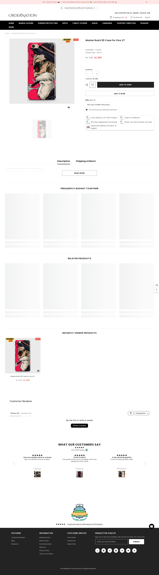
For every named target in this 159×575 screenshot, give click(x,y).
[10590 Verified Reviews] (79, 522)
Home (7, 33)
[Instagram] (103, 550)
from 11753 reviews (78, 450)
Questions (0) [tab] (26, 413)
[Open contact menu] (151, 526)
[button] (14, 463)
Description (63, 161)
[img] (79, 447)
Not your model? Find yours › (98, 104)
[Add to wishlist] (92, 85)
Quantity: (89, 70)
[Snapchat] (122, 550)
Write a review (79, 425)
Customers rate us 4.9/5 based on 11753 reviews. (85, 524)
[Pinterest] (110, 550)
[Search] (78, 8)
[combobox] (81, 8)
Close (147, 2)
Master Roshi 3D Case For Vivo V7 (23, 376)
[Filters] (131, 413)
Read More (79, 173)
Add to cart (125, 85)
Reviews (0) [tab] (15, 413)
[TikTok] (116, 550)
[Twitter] (134, 550)
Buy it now (119, 94)
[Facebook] (97, 550)
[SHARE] (88, 85)
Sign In (147, 17)
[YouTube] (128, 550)
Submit (136, 542)
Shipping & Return (86, 161)
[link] (22, 242)
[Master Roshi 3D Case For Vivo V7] (23, 355)
